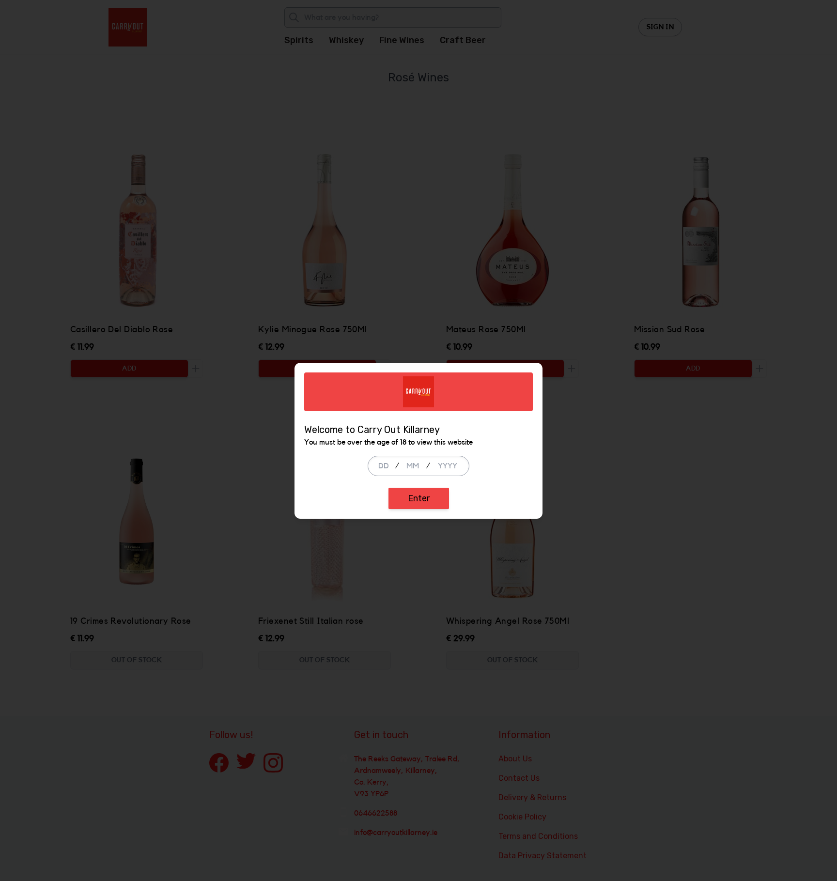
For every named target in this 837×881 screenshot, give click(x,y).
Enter (419, 498)
